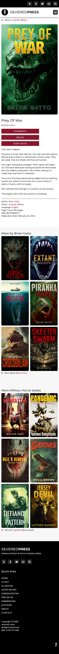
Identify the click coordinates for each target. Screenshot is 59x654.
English (15, 207)
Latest (5, 582)
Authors (6, 605)
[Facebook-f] (36, 3)
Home (4, 578)
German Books (10, 593)
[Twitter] (42, 3)
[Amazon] (29, 3)
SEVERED (24, 12)
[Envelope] (49, 3)
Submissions (8, 601)
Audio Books (8, 589)
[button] (55, 12)
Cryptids (15, 20)
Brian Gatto (9, 125)
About (5, 608)
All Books (7, 585)
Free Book (7, 597)
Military (23, 20)
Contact (6, 612)
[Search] (55, 3)
